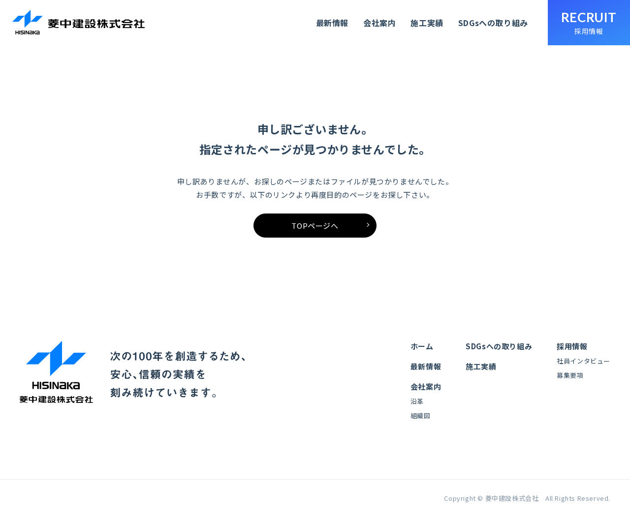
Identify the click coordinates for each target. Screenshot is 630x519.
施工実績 (426, 22)
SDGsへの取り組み (493, 22)
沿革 (417, 401)
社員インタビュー (583, 361)
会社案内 (379, 22)
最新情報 (332, 22)
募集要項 (570, 375)
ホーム (422, 346)
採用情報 (572, 346)
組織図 (420, 415)
